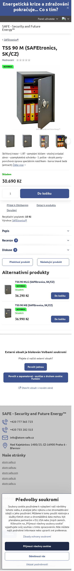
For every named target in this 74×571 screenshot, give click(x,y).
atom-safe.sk (9, 478)
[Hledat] (49, 27)
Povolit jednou (36, 367)
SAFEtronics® (19, 220)
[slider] (23, 60)
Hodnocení (8, 60)
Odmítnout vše (37, 556)
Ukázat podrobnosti (37, 564)
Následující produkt (51, 262)
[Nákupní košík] (58, 27)
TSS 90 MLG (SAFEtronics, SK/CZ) (35, 281)
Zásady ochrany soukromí (37, 536)
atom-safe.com (10, 473)
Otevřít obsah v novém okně (37, 388)
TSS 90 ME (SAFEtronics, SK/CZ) (34, 305)
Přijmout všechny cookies (37, 546)
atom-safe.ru (9, 483)
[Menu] (67, 27)
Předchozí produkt (20, 262)
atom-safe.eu (9, 467)
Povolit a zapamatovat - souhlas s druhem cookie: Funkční (35, 377)
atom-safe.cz (9, 462)
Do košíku (45, 193)
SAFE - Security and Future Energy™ (21, 28)
